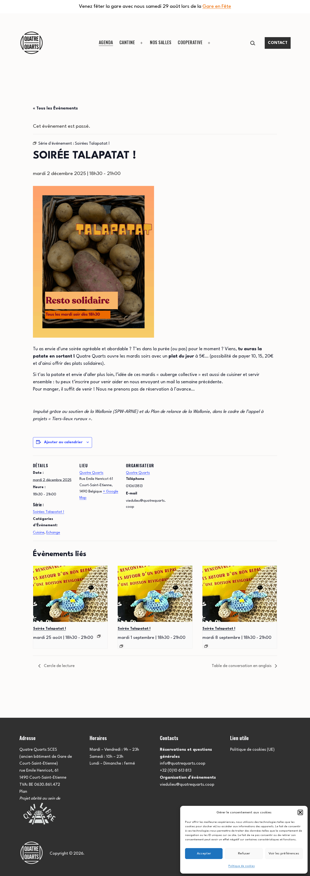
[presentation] (70, 594)
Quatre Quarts (91, 473)
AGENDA (106, 42)
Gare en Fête (216, 6)
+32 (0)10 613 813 (175, 770)
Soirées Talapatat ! (48, 512)
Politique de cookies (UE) (252, 750)
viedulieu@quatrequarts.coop (187, 785)
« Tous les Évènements (55, 108)
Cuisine (38, 532)
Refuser (244, 853)
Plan (23, 792)
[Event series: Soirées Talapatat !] (99, 636)
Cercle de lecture (59, 666)
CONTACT (277, 43)
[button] (300, 812)
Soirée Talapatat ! (49, 629)
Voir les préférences (284, 853)
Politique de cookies (241, 866)
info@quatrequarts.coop (182, 763)
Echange (53, 532)
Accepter (204, 853)
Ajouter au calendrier (63, 442)
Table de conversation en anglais (242, 666)
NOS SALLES (160, 42)
